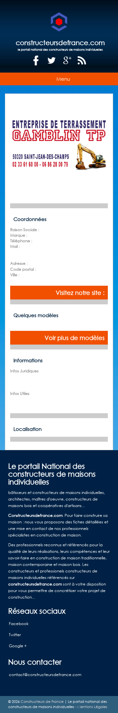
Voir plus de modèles (75, 337)
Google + (18, 646)
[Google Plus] (67, 60)
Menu (63, 79)
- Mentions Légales (90, 706)
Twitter (15, 634)
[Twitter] (52, 60)
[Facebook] (36, 60)
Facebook (19, 623)
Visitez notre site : (80, 292)
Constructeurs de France (42, 701)
